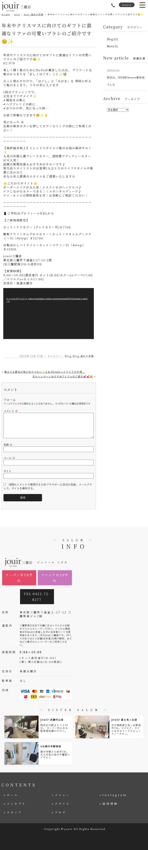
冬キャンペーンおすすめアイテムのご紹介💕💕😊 (62, 376)
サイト (7, 471)
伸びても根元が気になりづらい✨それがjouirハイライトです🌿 (44, 371)
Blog (17, 14)
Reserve (126, 4)
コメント (10, 411)
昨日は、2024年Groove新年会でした (126, 77)
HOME (6, 14)
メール (9, 458)
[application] (48, 313)
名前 (7, 444)
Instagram (115, 795)
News (110, 46)
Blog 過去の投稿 (34, 14)
